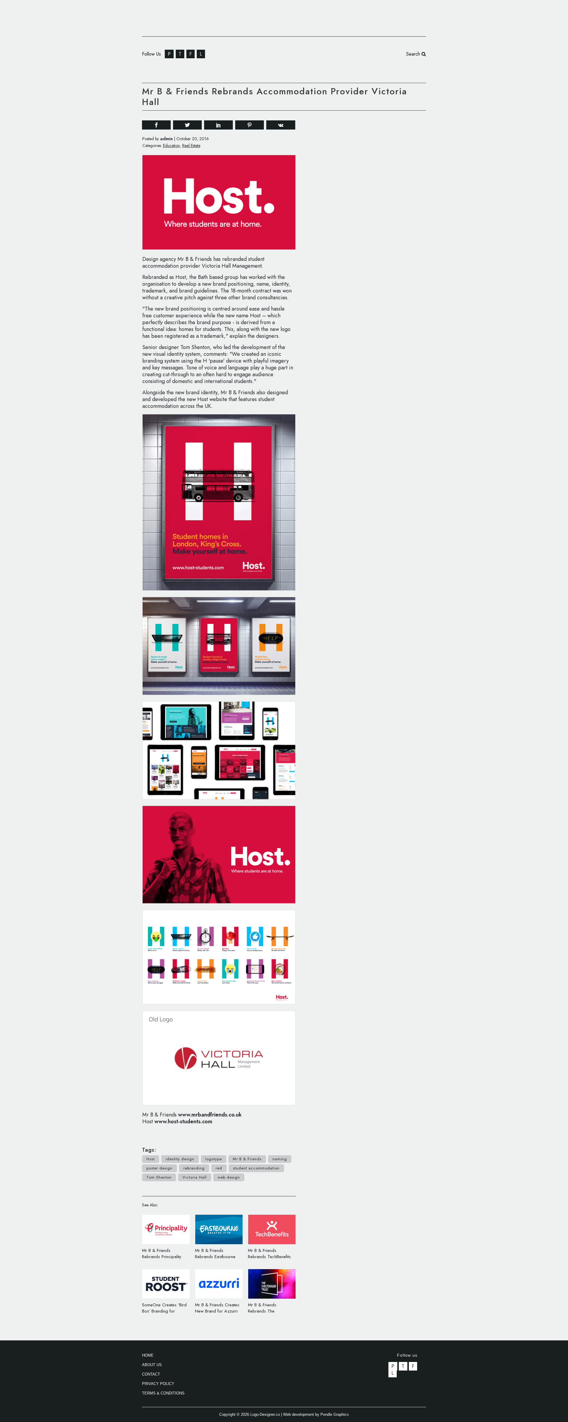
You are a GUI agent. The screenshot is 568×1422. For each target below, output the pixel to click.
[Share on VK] (280, 124)
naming (279, 1159)
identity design (180, 1159)
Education (171, 145)
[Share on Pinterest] (249, 124)
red (219, 1168)
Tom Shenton (159, 1177)
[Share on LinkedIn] (218, 124)
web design (229, 1177)
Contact (151, 1374)
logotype (213, 1159)
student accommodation (256, 1168)
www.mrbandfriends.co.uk (210, 1115)
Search (414, 54)
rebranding (194, 1168)
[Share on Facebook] (156, 124)
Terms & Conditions (163, 1393)
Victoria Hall (195, 1177)
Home (148, 1355)
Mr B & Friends (247, 1159)
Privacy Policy (158, 1383)
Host (150, 1159)
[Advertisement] (381, 205)
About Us (152, 1365)
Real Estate (191, 145)
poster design (159, 1168)
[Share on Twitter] (187, 124)
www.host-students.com (183, 1121)
